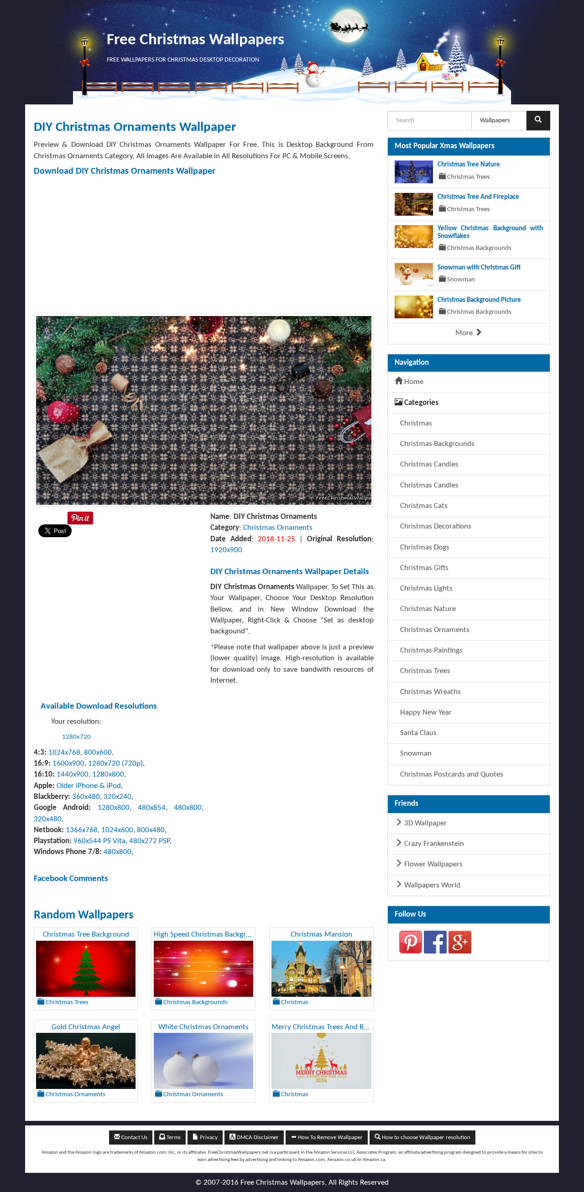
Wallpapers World (431, 885)
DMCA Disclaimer (257, 1137)
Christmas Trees (424, 671)
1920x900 (226, 550)
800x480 (151, 830)
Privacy (208, 1137)
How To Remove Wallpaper (330, 1137)
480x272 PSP (149, 841)
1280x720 (76, 737)
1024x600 (117, 830)
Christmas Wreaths (429, 692)
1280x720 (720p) (115, 763)
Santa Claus (417, 733)
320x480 (48, 819)
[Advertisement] (204, 245)
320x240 (117, 797)
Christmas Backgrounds (436, 444)
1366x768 (82, 830)
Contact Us (133, 1137)
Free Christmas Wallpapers (195, 40)
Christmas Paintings (430, 650)
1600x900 (68, 763)
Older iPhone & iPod (89, 786)
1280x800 (108, 774)
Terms (173, 1137)
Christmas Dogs (423, 547)
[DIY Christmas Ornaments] (204, 410)
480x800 (188, 808)
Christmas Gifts (423, 568)
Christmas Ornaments (278, 528)
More (464, 333)
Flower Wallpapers (432, 864)
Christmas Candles (428, 485)
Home (412, 382)
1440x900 (73, 774)
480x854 (152, 808)
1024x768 (64, 753)
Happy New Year (425, 712)
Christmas (415, 423)
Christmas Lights (425, 588)
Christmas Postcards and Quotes (450, 774)
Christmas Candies (428, 464)
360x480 (86, 797)
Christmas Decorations (434, 526)
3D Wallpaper (424, 823)
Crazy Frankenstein (433, 844)
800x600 (98, 753)
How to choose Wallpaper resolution (425, 1137)
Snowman (415, 753)
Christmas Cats (423, 506)
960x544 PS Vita (99, 841)
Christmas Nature (427, 609)
